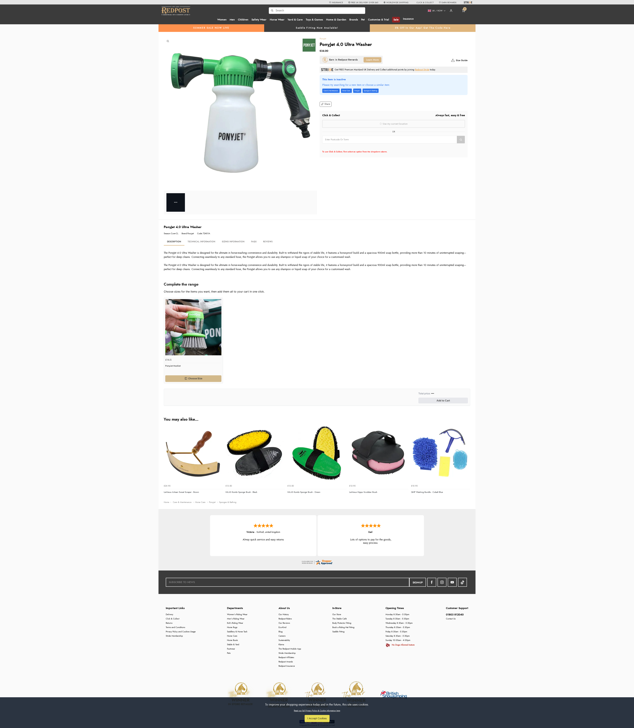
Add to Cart (443, 400)
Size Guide (462, 60)
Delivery (169, 614)
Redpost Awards (286, 662)
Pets (228, 653)
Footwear (231, 649)
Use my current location (395, 124)
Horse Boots (232, 640)
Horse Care (232, 636)
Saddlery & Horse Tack (237, 632)
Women (222, 19)
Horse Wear (277, 19)
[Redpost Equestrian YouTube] (452, 582)
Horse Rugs (232, 627)
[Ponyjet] (309, 45)
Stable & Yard (233, 645)
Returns (169, 623)
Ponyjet (323, 39)
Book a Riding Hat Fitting (343, 627)
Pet (363, 19)
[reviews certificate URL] (317, 561)
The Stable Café (339, 619)
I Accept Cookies (317, 718)
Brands (353, 19)
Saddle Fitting (338, 632)
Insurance (408, 19)
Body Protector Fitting (341, 623)
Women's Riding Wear (237, 614)
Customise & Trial (378, 19)
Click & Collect (172, 619)
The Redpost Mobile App (290, 649)
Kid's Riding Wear (235, 623)
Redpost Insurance (287, 666)
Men (232, 19)
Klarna (281, 645)
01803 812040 (455, 614)
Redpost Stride (422, 69)
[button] (435, 10)
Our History (284, 614)
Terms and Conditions (175, 627)
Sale (396, 19)
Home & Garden (336, 19)
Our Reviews (284, 623)
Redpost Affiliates (286, 657)
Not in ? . (343, 147)
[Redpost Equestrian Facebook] (431, 582)
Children (243, 19)
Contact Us (451, 619)
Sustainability (284, 640)
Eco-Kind (282, 627)
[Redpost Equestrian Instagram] (442, 582)
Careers (282, 636)
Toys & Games (314, 19)
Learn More (372, 60)
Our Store (336, 614)
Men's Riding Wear (235, 619)
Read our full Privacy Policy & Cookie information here (317, 711)
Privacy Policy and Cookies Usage (181, 632)
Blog (280, 632)
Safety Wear (258, 19)
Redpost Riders (285, 619)
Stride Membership (174, 636)
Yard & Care (295, 19)
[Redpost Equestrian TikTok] (462, 582)
